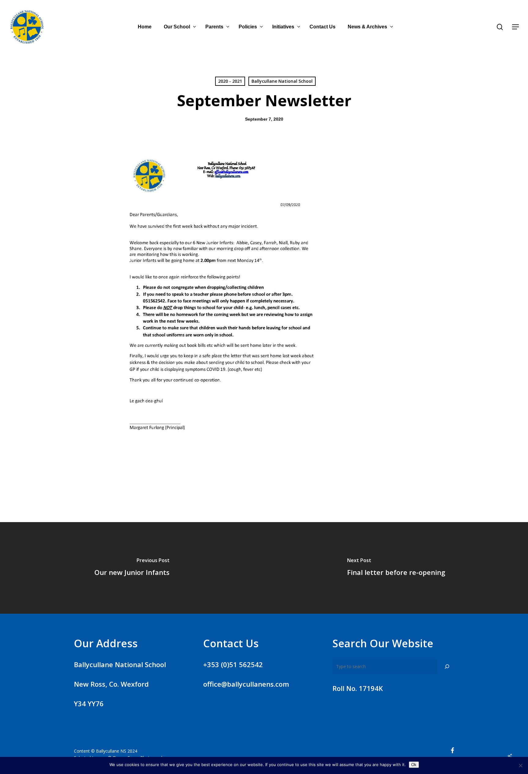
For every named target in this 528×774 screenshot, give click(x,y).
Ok (413, 764)
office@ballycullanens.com (246, 684)
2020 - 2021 (230, 81)
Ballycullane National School (282, 81)
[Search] (447, 666)
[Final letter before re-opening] (396, 568)
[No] (520, 765)
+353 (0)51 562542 (233, 664)
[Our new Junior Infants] (132, 568)
